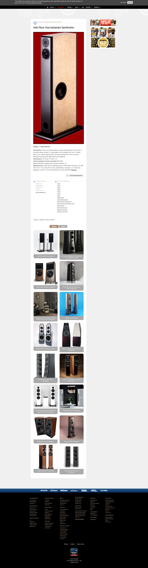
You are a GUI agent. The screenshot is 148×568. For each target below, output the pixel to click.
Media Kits (107, 509)
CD (30, 520)
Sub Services (108, 521)
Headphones (47, 517)
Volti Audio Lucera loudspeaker (46, 441)
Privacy (106, 511)
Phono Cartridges (48, 503)
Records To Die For (64, 501)
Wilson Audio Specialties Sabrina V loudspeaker (72, 349)
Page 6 (59, 193)
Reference (92, 501)
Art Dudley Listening (64, 529)
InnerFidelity (47, 527)
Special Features (93, 500)
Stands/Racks (48, 515)
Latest (63, 226)
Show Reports (79, 497)
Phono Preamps (33, 515)
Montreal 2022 (78, 507)
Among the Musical (64, 509)
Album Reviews (63, 503)
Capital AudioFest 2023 (80, 515)
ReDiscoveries (63, 520)
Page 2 (59, 185)
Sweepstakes (93, 519)
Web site (74, 170)
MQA (91, 509)
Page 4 (59, 189)
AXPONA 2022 (78, 502)
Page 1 (59, 183)
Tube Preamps (33, 507)
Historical (92, 508)
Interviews (92, 504)
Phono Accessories (49, 511)
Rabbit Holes (62, 518)
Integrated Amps (33, 514)
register (42, 219)
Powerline (47, 512)
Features (62, 504)
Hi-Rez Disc (32, 521)
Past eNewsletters (94, 515)
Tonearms (47, 501)
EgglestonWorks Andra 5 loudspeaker (45, 348)
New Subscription (109, 517)
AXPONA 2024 (78, 498)
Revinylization (63, 523)
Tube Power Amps (33, 509)
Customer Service (109, 506)
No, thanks (123, 2)
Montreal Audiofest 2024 (80, 512)
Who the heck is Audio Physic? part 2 (66, 203)
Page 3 (59, 187)
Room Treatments (48, 514)
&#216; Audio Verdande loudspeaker (45, 287)
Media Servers (32, 526)
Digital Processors (33, 523)
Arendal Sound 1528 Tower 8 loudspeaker (45, 380)
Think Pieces (93, 506)
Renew (106, 520)
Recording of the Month (65, 500)
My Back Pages (63, 517)
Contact (72, 544)
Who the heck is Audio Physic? (64, 201)
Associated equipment (76, 175)
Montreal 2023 (78, 505)
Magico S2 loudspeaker (72, 318)
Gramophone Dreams (64, 515)
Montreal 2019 (78, 508)
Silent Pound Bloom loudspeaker (45, 256)
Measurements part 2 (62, 207)
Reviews (52, 7)
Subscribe (88, 7)
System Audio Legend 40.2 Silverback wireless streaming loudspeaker (45, 411)
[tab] (54, 226)
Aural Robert (62, 512)
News (83, 7)
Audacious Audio (48, 524)
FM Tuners (47, 504)
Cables (46, 509)
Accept (130, 2)
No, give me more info (36, 3)
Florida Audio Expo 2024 (80, 514)
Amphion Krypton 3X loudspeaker (45, 471)
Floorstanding (32, 500)
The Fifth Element (63, 531)
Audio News (92, 513)
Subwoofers (32, 503)
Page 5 (59, 191)
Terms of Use (108, 512)
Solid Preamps (33, 511)
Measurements (60, 205)
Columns (69, 7)
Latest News (93, 512)
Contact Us (107, 503)
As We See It (62, 511)
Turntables (47, 500)
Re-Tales (61, 521)
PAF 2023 (77, 517)
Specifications (60, 197)
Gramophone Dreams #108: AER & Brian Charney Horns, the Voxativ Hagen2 (45, 318)
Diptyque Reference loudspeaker (71, 410)
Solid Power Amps (33, 512)
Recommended (60, 7)
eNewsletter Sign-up (109, 501)
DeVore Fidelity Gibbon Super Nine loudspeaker (71, 380)
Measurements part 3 (62, 209)
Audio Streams (63, 532)
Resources (96, 7)
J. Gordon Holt (48, 526)
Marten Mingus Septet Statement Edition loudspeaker (71, 287)
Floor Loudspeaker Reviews (49, 22)
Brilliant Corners (63, 514)
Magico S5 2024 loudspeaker (71, 441)
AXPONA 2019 (78, 503)
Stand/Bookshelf (33, 501)
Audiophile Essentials (94, 503)
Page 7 (59, 195)
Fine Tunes (62, 538)
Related (54, 226)
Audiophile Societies (109, 500)
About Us (107, 504)
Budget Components (49, 523)
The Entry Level (63, 535)
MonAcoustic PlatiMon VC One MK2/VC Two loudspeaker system (71, 257)
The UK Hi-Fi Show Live (110, 508)
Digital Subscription (109, 518)
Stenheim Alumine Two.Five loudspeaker (71, 471)
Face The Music (63, 537)
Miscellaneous (48, 518)
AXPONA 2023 (78, 500)
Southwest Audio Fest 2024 (81, 510)
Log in (35, 219)
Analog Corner (63, 527)
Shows (76, 7)
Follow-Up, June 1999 (62, 211)
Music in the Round (64, 534)
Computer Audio (33, 524)
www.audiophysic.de (41, 192)
